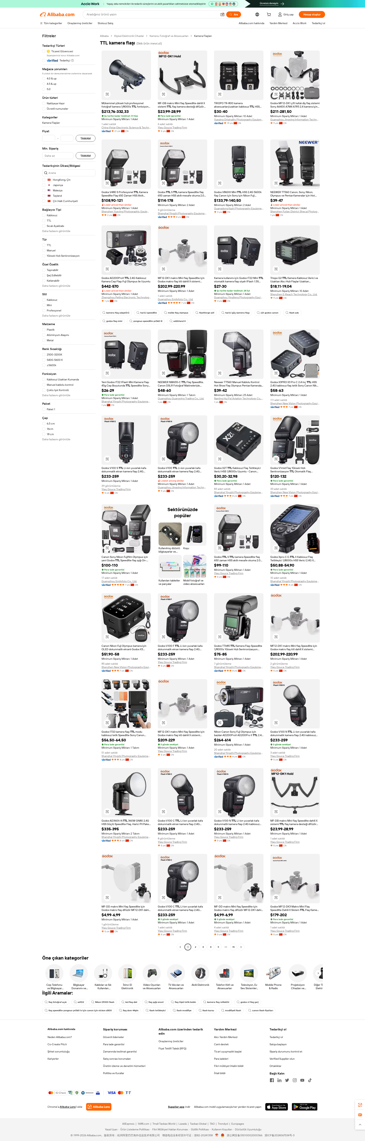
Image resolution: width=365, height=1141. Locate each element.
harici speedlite (148, 312)
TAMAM (85, 138)
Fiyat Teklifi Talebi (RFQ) (172, 1048)
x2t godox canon (269, 312)
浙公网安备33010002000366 (244, 1135)
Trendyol (223, 1123)
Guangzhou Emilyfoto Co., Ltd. (175, 299)
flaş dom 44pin (130, 1010)
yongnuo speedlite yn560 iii (147, 321)
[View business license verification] (217, 1135)
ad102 (81, 1002)
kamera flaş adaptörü (117, 312)
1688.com (143, 1123)
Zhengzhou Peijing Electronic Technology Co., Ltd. (126, 297)
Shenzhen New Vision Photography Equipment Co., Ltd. (295, 403)
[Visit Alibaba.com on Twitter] (287, 1080)
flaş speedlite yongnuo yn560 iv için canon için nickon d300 (80, 1010)
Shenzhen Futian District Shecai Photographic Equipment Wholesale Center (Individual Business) (295, 211)
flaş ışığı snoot (156, 1002)
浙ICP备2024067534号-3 (279, 1135)
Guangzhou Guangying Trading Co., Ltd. (181, 398)
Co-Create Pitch (57, 1044)
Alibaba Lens (68, 1106)
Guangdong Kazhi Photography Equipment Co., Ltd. (238, 208)
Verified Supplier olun (282, 1058)
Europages (237, 1123)
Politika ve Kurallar (113, 1073)
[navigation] (68, 492)
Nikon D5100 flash (104, 1002)
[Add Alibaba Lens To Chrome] (98, 1107)
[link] (360, 1105)
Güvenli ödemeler (113, 1037)
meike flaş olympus (178, 312)
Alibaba (104, 35)
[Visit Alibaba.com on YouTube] (302, 1080)
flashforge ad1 (206, 312)
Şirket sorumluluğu (59, 1051)
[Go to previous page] (180, 947)
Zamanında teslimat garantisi (120, 1051)
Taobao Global (198, 1123)
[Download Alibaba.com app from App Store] (276, 1107)
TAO (212, 1123)
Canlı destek (221, 1044)
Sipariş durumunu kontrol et (286, 1051)
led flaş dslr (131, 1002)
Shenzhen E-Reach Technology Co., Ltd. (293, 294)
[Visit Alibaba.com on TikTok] (310, 1080)
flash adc (294, 312)
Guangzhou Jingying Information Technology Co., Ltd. (295, 119)
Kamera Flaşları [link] (203, 35)
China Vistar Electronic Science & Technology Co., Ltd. (126, 127)
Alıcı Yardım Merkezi (225, 1037)
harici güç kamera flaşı (237, 312)
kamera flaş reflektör (218, 1002)
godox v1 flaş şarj (249, 1002)
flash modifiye (184, 1010)
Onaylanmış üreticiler (171, 1041)
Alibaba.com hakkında (61, 1029)
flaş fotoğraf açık (57, 1002)
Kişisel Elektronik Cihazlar (129, 35)
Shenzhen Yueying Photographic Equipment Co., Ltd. (126, 211)
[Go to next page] (241, 947)
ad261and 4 (179, 321)
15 (233, 947)
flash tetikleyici (157, 1010)
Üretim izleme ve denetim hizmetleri (124, 1065)
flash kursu (208, 1010)
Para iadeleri (221, 1058)
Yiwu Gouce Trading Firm (172, 127)
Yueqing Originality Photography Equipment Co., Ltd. (238, 119)
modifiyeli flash (233, 1010)
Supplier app (176, 1106)
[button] (222, 14)
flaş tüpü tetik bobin (185, 1002)
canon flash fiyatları (262, 1010)
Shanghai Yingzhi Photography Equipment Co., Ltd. (182, 213)
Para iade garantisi (113, 1044)
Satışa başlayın (278, 1044)
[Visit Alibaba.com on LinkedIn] (279, 1080)
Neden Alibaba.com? (60, 1037)
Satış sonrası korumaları (117, 1058)
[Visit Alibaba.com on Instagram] (294, 1080)
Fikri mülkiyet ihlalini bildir (229, 1065)
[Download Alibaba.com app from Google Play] (304, 1107)
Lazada (183, 1123)
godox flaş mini (114, 321)
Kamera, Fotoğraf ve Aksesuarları (169, 35)
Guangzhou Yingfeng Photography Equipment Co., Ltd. (238, 297)
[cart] (269, 15)
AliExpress (128, 1123)
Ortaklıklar (275, 1065)
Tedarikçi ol (276, 1037)
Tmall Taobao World (163, 1123)
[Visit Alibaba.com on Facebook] (272, 1080)
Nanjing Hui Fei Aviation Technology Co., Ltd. (238, 398)
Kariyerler (53, 1058)
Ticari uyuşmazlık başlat (228, 1051)
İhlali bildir (220, 1073)
